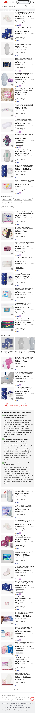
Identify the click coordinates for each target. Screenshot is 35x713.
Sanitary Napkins (6, 199)
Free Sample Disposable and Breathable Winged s (24, 319)
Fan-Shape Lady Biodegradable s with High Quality (23, 273)
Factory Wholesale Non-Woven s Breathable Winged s (24, 181)
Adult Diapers (28, 199)
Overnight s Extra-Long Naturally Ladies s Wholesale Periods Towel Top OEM (24, 551)
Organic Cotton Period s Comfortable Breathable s (22, 674)
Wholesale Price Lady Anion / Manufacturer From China (24, 613)
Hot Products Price (14, 703)
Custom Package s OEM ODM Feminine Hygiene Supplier (23, 628)
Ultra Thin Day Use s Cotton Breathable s (23, 59)
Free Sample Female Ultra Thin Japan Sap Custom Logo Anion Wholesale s (24, 43)
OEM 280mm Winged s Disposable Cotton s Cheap (24, 74)
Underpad (4, 203)
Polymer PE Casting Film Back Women (24, 104)
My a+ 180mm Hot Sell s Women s (24, 243)
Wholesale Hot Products (26, 703)
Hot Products (5, 703)
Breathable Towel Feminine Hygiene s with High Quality (24, 388)
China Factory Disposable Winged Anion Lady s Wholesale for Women (24, 228)
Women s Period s (23, 150)
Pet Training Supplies (7, 206)
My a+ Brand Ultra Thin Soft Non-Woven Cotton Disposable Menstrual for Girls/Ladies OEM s (24, 89)
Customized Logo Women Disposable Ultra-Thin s (24, 582)
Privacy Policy (21, 707)
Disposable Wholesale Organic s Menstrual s (24, 521)
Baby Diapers (18, 199)
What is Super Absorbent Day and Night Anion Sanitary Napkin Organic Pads (7, 352)
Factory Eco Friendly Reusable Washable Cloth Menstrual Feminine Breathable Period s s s (24, 358)
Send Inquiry (19, 22)
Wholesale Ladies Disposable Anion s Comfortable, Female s (23, 120)
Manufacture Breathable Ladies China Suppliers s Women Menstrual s (24, 536)
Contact (28, 707)
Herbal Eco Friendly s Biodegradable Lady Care (23, 658)
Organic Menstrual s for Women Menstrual (23, 597)
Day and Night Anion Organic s (24, 28)
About (6, 707)
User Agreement (13, 707)
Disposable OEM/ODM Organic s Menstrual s (24, 13)
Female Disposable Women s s (24, 212)
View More (17, 690)
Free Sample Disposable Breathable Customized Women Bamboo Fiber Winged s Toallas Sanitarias (23, 506)
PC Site (18, 705)
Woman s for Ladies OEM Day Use (24, 373)
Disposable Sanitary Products (18, 203)
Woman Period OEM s (24, 567)
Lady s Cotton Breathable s (22, 304)
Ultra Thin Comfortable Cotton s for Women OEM (24, 643)
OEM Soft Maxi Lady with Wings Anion (24, 135)
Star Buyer (12, 705)
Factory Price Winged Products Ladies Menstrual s (24, 166)
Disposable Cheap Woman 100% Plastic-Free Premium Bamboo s (24, 258)
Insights (23, 705)
